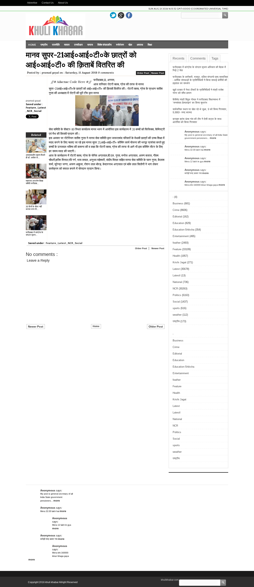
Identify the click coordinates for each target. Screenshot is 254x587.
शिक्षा (150, 44)
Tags (215, 58)
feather (177, 242)
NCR (30, 111)
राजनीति (56, 44)
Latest (42, 107)
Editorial (177, 216)
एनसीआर (78, 44)
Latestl (176, 275)
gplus (121, 15)
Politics (177, 295)
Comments (198, 58)
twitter (113, 15)
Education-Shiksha (183, 229)
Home (32, 44)
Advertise (32, 2)
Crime (176, 209)
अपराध (140, 44)
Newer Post (157, 72)
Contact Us (48, 2)
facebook (129, 15)
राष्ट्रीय (43, 44)
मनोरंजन (120, 44)
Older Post (143, 72)
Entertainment (181, 236)
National (177, 282)
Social (37, 111)
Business (178, 203)
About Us (63, 2)
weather (177, 314)
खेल (130, 44)
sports (176, 308)
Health (176, 255)
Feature (31, 107)
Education (178, 223)
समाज (90, 44)
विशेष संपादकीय (104, 44)
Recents (178, 58)
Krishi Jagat (179, 262)
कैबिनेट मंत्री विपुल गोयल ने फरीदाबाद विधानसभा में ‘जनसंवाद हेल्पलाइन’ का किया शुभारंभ (196, 101)
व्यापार (67, 44)
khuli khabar (52, 582)
